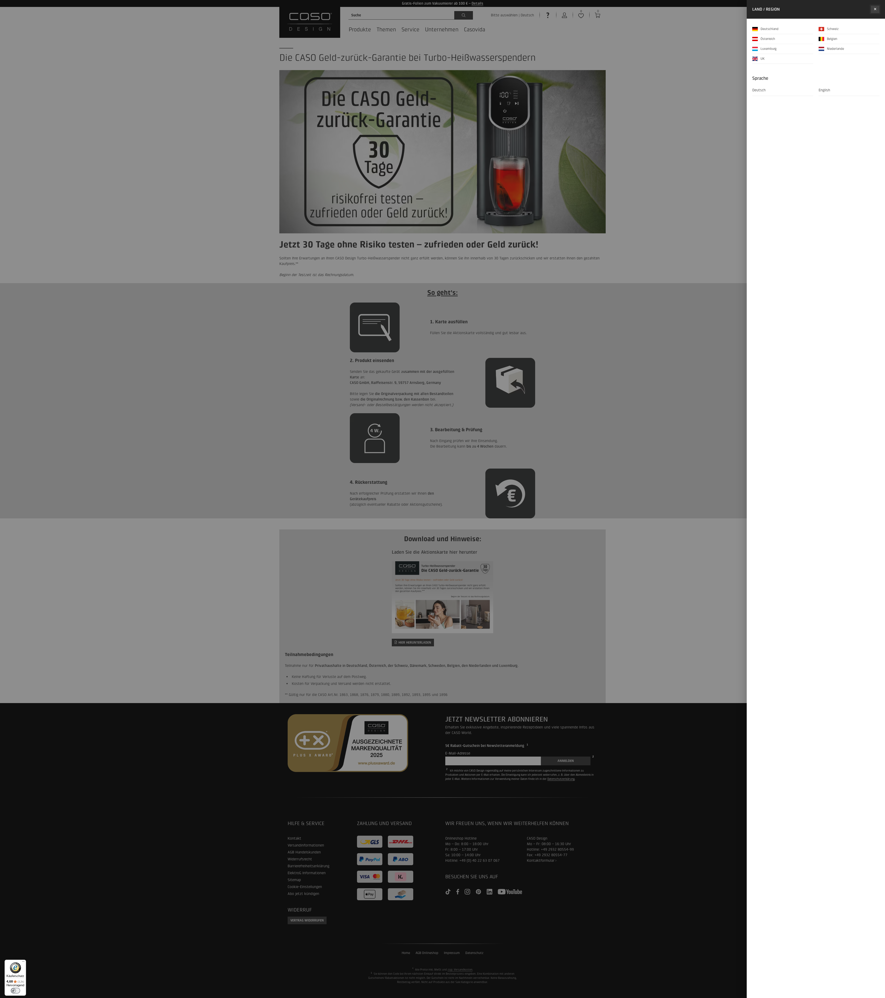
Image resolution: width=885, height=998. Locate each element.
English (824, 90)
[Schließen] (875, 9)
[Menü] (23, 962)
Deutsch (759, 90)
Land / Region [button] (766, 9)
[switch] (15, 990)
